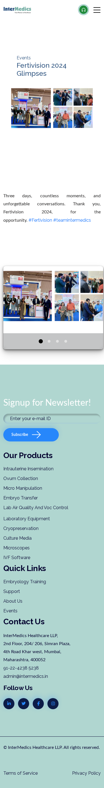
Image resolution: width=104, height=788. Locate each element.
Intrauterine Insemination (28, 468)
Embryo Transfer (20, 498)
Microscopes (16, 547)
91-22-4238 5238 (21, 668)
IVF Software (16, 557)
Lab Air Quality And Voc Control (35, 507)
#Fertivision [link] (40, 220)
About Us (12, 601)
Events (10, 610)
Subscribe (19, 435)
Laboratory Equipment (26, 518)
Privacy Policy (86, 773)
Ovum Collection (20, 478)
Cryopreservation (21, 528)
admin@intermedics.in (25, 676)
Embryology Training (24, 581)
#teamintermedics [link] (72, 220)
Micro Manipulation (22, 488)
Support (11, 591)
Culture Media (17, 538)
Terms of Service (20, 773)
